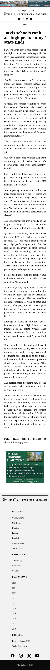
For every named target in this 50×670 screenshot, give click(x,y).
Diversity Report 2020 (21, 641)
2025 (14, 583)
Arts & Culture (18, 543)
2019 (14, 613)
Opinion (15, 528)
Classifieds (16, 565)
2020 (14, 608)
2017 (14, 623)
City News (16, 522)
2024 (14, 588)
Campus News (18, 517)
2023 (14, 593)
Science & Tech (18, 548)
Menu (25, 24)
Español (15, 538)
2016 (14, 628)
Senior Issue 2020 (19, 646)
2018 (14, 618)
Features (15, 533)
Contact (15, 570)
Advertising (17, 560)
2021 (14, 603)
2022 (14, 598)
